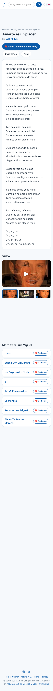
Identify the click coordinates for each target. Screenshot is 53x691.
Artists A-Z (26, 677)
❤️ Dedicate (40, 353)
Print (26, 54)
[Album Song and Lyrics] (4, 5)
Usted (8, 353)
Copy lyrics (11, 54)
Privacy (44, 677)
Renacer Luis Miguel (16, 410)
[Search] (39, 4)
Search (15, 677)
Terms (36, 677)
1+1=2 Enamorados (16, 391)
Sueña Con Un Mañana (18, 362)
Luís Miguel (14, 29)
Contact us (44, 684)
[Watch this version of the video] (10, 293)
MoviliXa (11, 684)
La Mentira (11, 400)
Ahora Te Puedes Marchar (14, 421)
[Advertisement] (26, 18)
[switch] (47, 4)
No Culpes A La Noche (17, 372)
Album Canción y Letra (26, 684)
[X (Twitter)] (29, 671)
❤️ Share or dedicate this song (21, 46)
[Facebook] (23, 671)
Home (5, 29)
